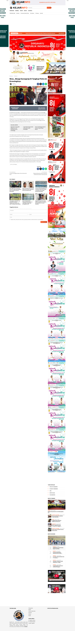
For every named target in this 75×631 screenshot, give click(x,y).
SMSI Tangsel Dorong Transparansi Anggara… (57, 525)
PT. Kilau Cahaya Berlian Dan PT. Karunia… (58, 557)
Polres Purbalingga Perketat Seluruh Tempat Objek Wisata (40, 128)
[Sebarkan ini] (38, 84)
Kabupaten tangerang (55, 528)
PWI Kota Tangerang (54, 486)
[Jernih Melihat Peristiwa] (19, 7)
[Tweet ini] (40, 84)
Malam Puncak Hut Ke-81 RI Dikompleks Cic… (56, 512)
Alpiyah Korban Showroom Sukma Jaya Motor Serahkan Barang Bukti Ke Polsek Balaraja (40, 202)
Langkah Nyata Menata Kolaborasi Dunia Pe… (56, 521)
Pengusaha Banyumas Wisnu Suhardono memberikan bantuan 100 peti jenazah (40, 173)
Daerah (53, 519)
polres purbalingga (13, 164)
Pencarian (49, 7)
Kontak (29, 615)
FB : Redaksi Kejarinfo (31, 621)
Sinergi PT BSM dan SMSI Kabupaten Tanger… (58, 562)
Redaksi (25, 626)
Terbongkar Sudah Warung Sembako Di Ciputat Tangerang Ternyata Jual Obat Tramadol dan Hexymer (15, 202)
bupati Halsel (52, 492)
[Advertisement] (37, 23)
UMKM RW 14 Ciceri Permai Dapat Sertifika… (58, 548)
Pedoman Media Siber (31, 611)
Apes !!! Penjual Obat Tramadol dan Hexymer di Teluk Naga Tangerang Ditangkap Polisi (27, 202)
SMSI (50, 490)
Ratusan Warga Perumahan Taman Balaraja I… (57, 516)
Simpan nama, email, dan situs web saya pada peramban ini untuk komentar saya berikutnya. (27, 219)
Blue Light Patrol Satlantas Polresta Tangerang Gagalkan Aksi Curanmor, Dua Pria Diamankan (15, 190)
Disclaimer (30, 612)
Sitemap (29, 614)
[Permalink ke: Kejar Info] (11, 83)
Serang (49, 510)
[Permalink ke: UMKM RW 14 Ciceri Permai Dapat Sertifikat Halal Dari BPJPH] (56, 540)
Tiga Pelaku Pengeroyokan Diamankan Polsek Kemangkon (28, 128)
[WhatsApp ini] (46, 84)
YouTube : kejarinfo (31, 623)
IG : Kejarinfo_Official (31, 620)
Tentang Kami (30, 608)
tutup (7, 0)
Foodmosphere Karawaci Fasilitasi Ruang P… (58, 566)
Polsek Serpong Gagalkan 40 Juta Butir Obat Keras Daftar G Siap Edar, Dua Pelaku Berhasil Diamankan (40, 190)
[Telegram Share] (43, 84)
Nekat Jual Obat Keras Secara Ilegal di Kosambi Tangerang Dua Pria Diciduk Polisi (28, 189)
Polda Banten (52, 494)
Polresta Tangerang (54, 488)
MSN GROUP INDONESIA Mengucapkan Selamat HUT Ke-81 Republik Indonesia (48, 33)
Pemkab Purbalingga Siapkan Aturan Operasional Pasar (18, 173)
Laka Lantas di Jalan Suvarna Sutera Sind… (58, 530)
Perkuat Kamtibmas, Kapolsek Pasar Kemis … (58, 553)
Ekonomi (54, 546)
